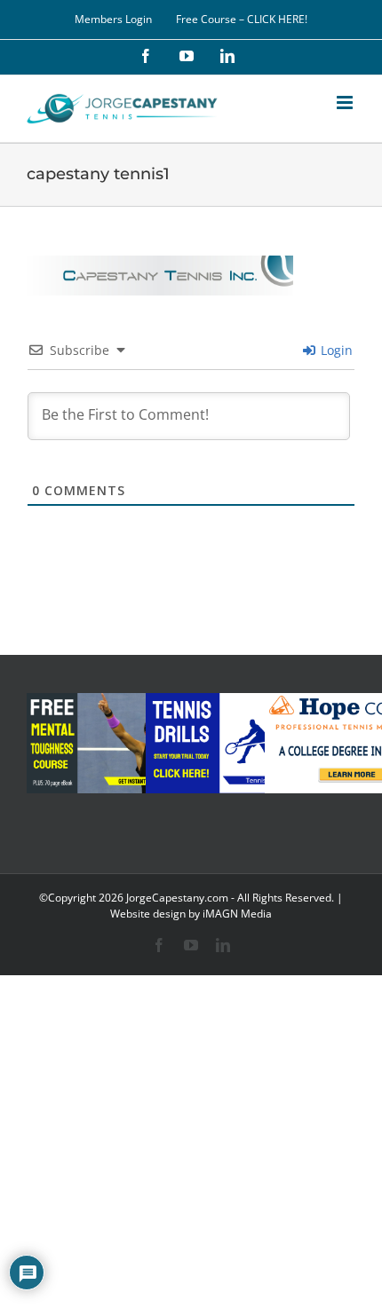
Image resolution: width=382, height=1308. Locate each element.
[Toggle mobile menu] (346, 102)
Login (335, 350)
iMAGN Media (237, 913)
